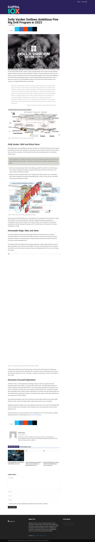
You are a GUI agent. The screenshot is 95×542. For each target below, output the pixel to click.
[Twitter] (39, 11)
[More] (39, 29)
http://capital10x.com (22, 434)
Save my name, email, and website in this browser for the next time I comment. (28, 503)
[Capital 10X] (18, 9)
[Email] (35, 29)
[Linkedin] (30, 29)
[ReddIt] (26, 29)
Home (9, 16)
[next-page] (11, 468)
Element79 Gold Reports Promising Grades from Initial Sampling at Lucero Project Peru (51, 464)
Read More (49, 531)
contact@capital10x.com (40, 535)
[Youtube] (42, 11)
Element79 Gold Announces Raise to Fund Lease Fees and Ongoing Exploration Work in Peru (34, 464)
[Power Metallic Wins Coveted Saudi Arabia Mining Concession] (16, 455)
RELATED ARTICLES (13, 446)
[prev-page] (9, 468)
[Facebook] (36, 11)
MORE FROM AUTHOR (25, 446)
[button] (85, 12)
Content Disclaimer (36, 414)
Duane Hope (12, 25)
